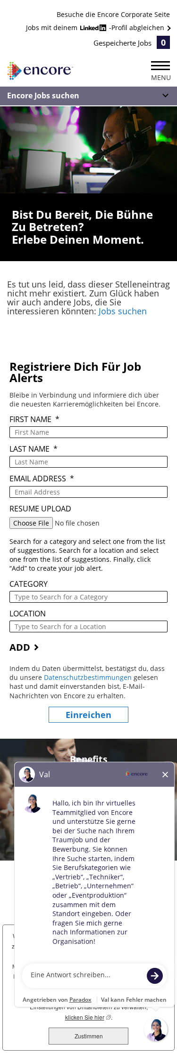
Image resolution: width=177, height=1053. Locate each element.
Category (28, 584)
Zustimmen (89, 1036)
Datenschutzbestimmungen (89, 677)
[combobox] (88, 597)
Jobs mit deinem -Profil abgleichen (96, 27)
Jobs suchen (123, 311)
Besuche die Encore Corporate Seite (113, 14)
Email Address (41, 478)
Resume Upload (40, 508)
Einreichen (88, 714)
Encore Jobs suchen (43, 95)
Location (27, 613)
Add (19, 647)
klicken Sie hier (88, 1017)
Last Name (33, 449)
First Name (34, 419)
